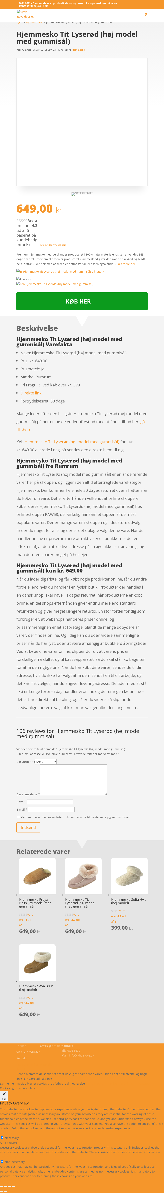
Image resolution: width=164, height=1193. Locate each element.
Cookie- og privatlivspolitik (33, 1064)
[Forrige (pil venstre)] (1, 1191)
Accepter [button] (145, 1083)
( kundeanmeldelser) (52, 245)
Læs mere (96, 1083)
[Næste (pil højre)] (5, 1191)
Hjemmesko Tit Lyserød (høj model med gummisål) (72, 441)
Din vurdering (25, 762)
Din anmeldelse (28, 794)
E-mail (21, 809)
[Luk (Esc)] (1, 1186)
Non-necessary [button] (10, 1157)
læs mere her (126, 264)
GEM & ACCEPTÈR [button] (11, 1181)
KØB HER (78, 301)
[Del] (5, 1186)
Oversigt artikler (51, 1046)
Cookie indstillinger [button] (121, 1083)
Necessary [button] (7, 1133)
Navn (21, 802)
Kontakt (21, 1058)
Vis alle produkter (28, 1052)
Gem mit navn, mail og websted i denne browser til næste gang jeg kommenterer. (76, 817)
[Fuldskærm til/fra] (9, 1186)
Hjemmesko (78, 49)
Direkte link (31, 393)
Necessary (12, 1138)
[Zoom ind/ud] (13, 1186)
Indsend (28, 827)
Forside (21, 1046)
